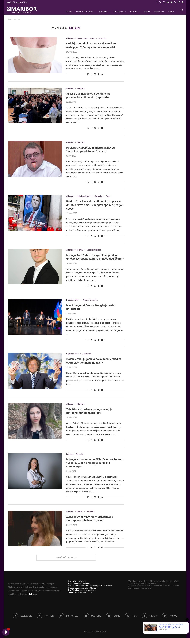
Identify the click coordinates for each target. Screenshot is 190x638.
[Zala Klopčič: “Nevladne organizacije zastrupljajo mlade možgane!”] (35, 528)
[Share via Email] (102, 74)
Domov (68, 11)
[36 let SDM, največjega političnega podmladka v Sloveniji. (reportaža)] (35, 105)
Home (10, 19)
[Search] (181, 9)
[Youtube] (168, 2)
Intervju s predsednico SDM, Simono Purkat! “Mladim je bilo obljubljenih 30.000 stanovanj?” (94, 463)
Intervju (133, 11)
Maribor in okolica (84, 11)
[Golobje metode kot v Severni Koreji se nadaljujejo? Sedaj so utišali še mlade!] (35, 55)
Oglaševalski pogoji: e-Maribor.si (82, 590)
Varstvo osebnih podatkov (79, 583)
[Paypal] (182, 2)
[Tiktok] (179, 2)
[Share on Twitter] (95, 74)
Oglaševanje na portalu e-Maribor (82, 588)
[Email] (171, 2)
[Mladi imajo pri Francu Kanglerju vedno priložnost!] (35, 316)
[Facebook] (156, 2)
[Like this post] (88, 74)
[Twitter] (160, 2)
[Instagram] (164, 2)
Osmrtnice (159, 11)
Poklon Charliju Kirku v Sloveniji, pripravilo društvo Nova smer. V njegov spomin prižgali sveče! (94, 205)
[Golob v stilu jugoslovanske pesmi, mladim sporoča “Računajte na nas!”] (35, 370)
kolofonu (33, 594)
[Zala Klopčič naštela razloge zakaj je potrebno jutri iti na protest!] (35, 421)
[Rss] (175, 2)
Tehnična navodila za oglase (80, 592)
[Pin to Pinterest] (98, 74)
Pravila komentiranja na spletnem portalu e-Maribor (90, 586)
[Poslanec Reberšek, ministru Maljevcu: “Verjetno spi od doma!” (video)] (35, 159)
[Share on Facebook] (91, 74)
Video (171, 11)
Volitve (147, 11)
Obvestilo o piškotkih (77, 581)
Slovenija (103, 11)
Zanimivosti (119, 11)
